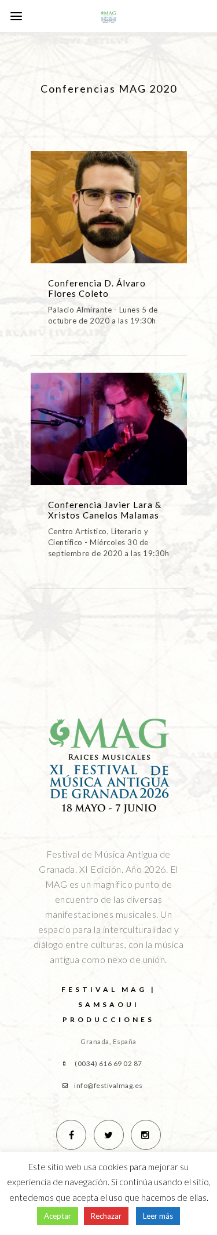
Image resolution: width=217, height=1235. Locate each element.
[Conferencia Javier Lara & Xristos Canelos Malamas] (108, 436)
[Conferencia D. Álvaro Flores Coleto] (108, 215)
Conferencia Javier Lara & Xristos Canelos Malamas (104, 509)
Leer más (158, 1216)
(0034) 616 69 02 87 (108, 1063)
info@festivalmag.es (108, 1085)
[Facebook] (71, 1134)
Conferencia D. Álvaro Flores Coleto (97, 288)
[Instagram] (145, 1134)
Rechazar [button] (106, 1216)
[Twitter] (108, 1134)
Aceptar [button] (57, 1216)
